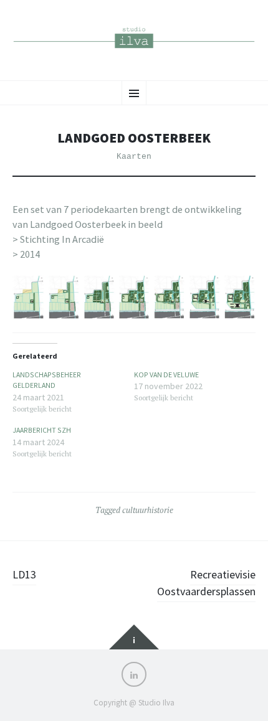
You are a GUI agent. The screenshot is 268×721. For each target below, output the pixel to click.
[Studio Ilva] (134, 38)
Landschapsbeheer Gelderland (46, 380)
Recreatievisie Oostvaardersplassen (206, 582)
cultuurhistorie (147, 510)
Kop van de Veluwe (166, 374)
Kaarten (134, 156)
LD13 (24, 574)
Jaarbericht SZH (41, 430)
